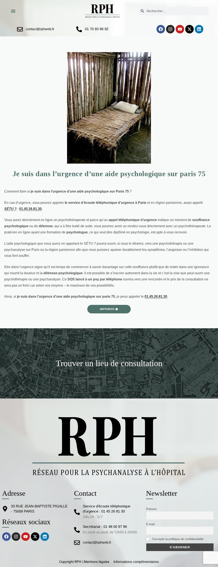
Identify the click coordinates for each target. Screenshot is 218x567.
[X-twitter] (189, 29)
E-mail (150, 524)
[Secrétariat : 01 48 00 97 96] (77, 530)
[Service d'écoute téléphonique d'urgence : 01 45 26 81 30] (77, 512)
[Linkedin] (199, 29)
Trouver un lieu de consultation (109, 363)
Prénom (151, 509)
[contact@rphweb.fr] (20, 29)
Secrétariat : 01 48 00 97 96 (105, 527)
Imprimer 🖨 (109, 309)
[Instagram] (170, 29)
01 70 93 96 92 (96, 29)
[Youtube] (180, 29)
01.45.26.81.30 (30, 209)
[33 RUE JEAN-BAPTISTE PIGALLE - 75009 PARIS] (5, 509)
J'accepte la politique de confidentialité (177, 539)
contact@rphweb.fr (40, 29)
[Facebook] (160, 29)
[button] (13, 10)
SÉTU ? (10, 209)
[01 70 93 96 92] (79, 29)
